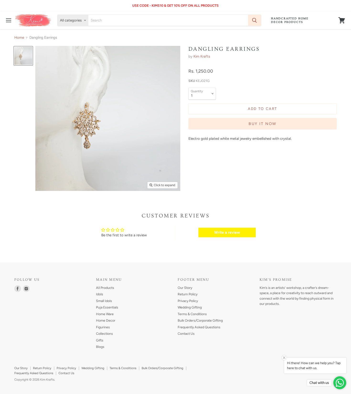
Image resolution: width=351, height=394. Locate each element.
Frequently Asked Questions (199, 327)
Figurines (103, 327)
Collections (104, 334)
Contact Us (186, 334)
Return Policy (187, 294)
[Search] (254, 20)
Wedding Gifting (190, 307)
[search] (168, 20)
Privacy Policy (188, 301)
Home (19, 38)
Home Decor (105, 320)
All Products (105, 288)
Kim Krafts (201, 56)
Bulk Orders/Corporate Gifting (200, 320)
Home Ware (105, 314)
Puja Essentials (107, 307)
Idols (99, 294)
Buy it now (262, 123)
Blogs (100, 347)
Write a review (227, 232)
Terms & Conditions (192, 314)
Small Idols (104, 301)
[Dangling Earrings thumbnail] (23, 55)
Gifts (99, 340)
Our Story (185, 288)
